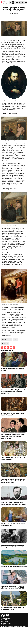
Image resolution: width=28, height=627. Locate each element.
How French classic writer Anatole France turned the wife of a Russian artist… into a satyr (13, 481)
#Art (16, 339)
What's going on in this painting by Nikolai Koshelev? (13, 524)
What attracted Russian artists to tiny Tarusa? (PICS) (12, 608)
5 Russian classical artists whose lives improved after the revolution (13, 546)
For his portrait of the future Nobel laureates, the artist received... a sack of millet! (12, 436)
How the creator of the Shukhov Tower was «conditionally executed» (13, 503)
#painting (5, 343)
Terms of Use (4, 621)
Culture (12, 18)
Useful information (17, 6)
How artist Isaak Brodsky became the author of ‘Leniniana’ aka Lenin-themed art (13, 391)
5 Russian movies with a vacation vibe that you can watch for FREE (12, 587)
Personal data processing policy (9, 619)
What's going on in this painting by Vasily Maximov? (13, 414)
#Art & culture (6, 339)
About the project (5, 618)
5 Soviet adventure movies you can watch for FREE (13, 458)
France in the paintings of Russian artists (12, 369)
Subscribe (6, 623)
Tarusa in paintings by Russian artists (14, 566)
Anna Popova (14, 13)
